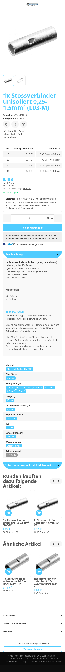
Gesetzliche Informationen (14, 623)
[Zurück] (53, 481)
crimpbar (11, 436)
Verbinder (19, 118)
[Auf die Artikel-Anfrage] (6, 124)
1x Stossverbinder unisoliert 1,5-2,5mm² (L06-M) (16, 523)
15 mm (10, 400)
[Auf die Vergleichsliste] (15, 124)
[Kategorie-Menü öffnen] (5, 4)
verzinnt (11, 377)
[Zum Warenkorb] (60, 4)
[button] (8, 80)
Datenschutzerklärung (26, 643)
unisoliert (11, 418)
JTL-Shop (22, 661)
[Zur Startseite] (32, 5)
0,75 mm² (49, 387)
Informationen (9, 616)
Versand (27, 188)
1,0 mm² (11, 391)
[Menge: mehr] (58, 218)
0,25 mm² (26, 387)
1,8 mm (10, 409)
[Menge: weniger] (7, 218)
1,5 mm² (21, 391)
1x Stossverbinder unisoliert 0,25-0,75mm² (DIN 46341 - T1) (47, 582)
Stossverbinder (14, 445)
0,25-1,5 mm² (13, 387)
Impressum (44, 643)
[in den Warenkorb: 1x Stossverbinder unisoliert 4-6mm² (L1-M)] (39, 513)
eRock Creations (53, 661)
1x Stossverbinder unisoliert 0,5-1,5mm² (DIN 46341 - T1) (16, 581)
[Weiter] (59, 481)
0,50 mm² (37, 387)
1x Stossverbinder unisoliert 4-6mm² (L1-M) (47, 523)
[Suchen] (12, 5)
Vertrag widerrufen (32, 648)
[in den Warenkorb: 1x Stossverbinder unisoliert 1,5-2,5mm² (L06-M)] (8, 513)
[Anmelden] (54, 4)
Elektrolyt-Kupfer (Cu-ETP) (19, 368)
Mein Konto (8, 631)
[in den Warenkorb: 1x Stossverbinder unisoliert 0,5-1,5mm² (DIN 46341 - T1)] (8, 571)
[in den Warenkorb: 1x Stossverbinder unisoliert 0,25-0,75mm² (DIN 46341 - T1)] (39, 571)
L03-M (10, 427)
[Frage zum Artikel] (23, 124)
